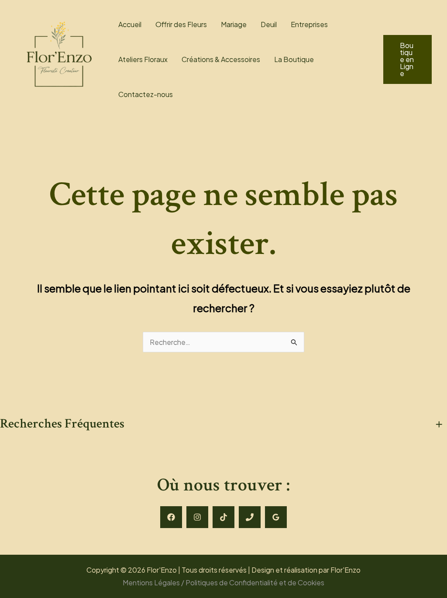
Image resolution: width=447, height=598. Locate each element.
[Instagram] (197, 517)
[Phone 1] (250, 517)
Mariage (234, 24)
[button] (407, 59)
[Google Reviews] (276, 517)
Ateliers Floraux (143, 59)
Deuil (269, 24)
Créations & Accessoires (221, 59)
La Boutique (294, 59)
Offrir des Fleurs (181, 24)
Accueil (129, 24)
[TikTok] (223, 517)
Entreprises (309, 24)
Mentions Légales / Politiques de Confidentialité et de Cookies (223, 582)
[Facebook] (171, 517)
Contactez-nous (145, 94)
